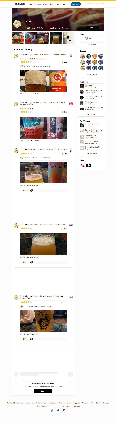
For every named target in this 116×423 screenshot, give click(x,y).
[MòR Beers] (88, 166)
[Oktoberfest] (95, 62)
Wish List (88, 38)
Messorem (48, 224)
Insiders (45, 4)
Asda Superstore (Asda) (38, 59)
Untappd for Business (15, 403)
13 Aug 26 (22, 140)
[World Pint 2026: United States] (88, 62)
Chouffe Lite (37, 296)
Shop (57, 4)
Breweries (52, 403)
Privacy (106, 403)
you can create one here (53, 386)
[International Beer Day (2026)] (88, 56)
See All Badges (92, 75)
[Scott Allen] (31, 190)
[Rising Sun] (95, 56)
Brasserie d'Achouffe (53, 296)
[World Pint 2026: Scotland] (101, 68)
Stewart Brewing (56, 103)
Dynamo (36, 54)
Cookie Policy (41, 406)
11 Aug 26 (22, 185)
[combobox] (94, 3)
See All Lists (92, 44)
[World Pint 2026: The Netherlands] (88, 68)
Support (76, 403)
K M (21, 54)
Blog (30, 4)
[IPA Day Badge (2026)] (82, 56)
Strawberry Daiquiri (40, 103)
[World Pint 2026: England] (95, 68)
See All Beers (91, 114)
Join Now (75, 4)
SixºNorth (46, 54)
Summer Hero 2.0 (39, 149)
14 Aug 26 (22, 94)
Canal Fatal (37, 224)
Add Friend (93, 27)
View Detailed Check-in (33, 94)
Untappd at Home (59, 54)
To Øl (51, 149)
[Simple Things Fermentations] (82, 166)
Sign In (65, 4)
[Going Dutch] (82, 68)
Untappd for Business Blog (36, 403)
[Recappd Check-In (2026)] (82, 62)
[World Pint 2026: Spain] (101, 62)
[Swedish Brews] (101, 56)
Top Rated (37, 4)
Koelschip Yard (61, 149)
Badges (61, 403)
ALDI (31, 109)
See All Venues (92, 153)
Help (51, 4)
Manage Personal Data (71, 406)
